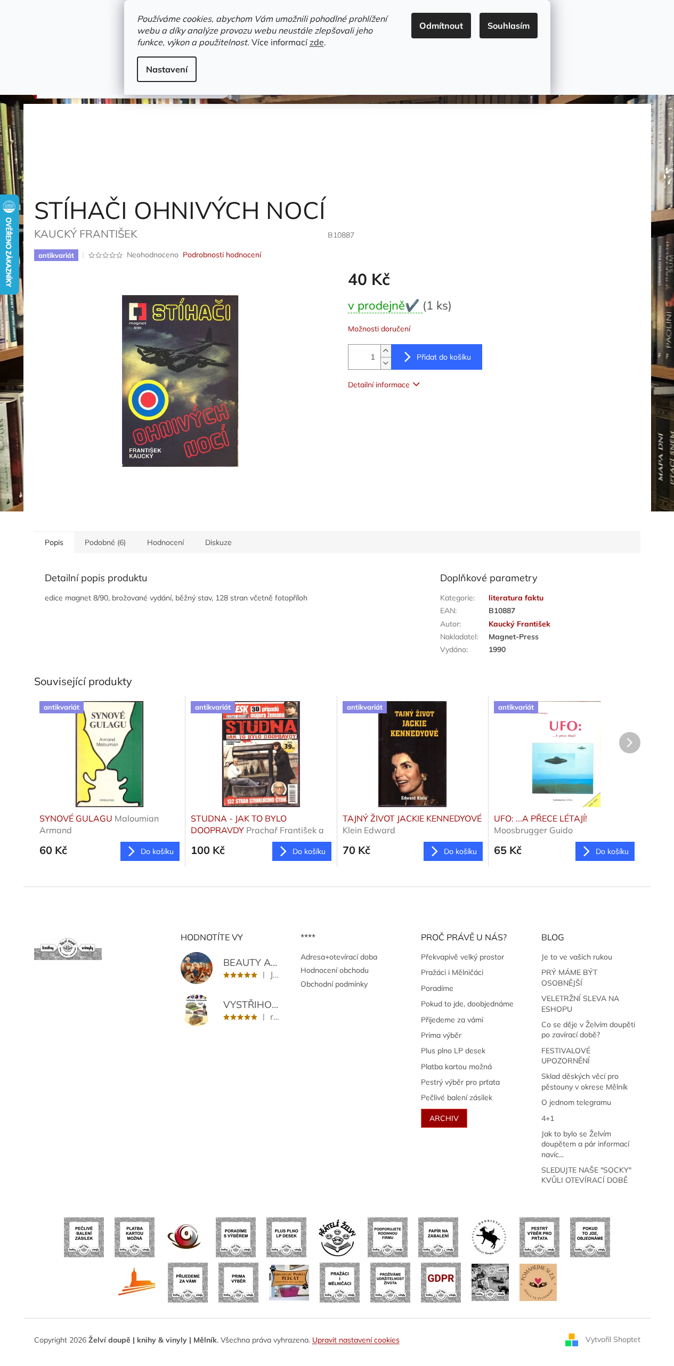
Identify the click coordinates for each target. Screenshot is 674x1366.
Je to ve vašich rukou (576, 957)
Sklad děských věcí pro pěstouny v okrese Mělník (584, 1081)
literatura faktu (516, 598)
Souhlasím (509, 25)
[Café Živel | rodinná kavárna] (185, 1236)
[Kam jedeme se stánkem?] (490, 1282)
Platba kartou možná (456, 1066)
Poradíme (437, 988)
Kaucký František (519, 624)
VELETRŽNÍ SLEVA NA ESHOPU (580, 1003)
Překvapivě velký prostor (462, 957)
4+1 (547, 1118)
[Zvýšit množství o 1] (385, 351)
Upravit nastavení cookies (356, 1340)
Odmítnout (441, 25)
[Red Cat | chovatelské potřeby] (289, 1282)
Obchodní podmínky (334, 984)
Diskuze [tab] (218, 542)
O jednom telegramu (576, 1102)
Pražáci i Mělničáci (452, 972)
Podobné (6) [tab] (105, 542)
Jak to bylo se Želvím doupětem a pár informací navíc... (585, 1144)
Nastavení (167, 69)
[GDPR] (441, 1282)
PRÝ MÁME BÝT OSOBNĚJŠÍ (569, 977)
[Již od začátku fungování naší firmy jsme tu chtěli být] (340, 1282)
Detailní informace (379, 384)
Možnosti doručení (379, 329)
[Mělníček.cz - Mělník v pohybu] (137, 1282)
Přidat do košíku (444, 357)
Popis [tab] (54, 542)
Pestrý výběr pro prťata (460, 1082)
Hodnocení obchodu (335, 970)
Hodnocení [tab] (165, 542)
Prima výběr (441, 1035)
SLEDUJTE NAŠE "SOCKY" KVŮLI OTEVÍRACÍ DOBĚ (586, 1175)
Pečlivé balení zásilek (456, 1097)
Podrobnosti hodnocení (222, 254)
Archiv (444, 1118)
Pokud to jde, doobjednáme (467, 1004)
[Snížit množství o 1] (385, 363)
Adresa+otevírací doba (339, 957)
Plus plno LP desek (453, 1050)
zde (317, 42)
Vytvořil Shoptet (613, 1339)
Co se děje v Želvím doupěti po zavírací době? (588, 1029)
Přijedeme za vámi (452, 1019)
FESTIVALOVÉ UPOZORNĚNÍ (565, 1056)
